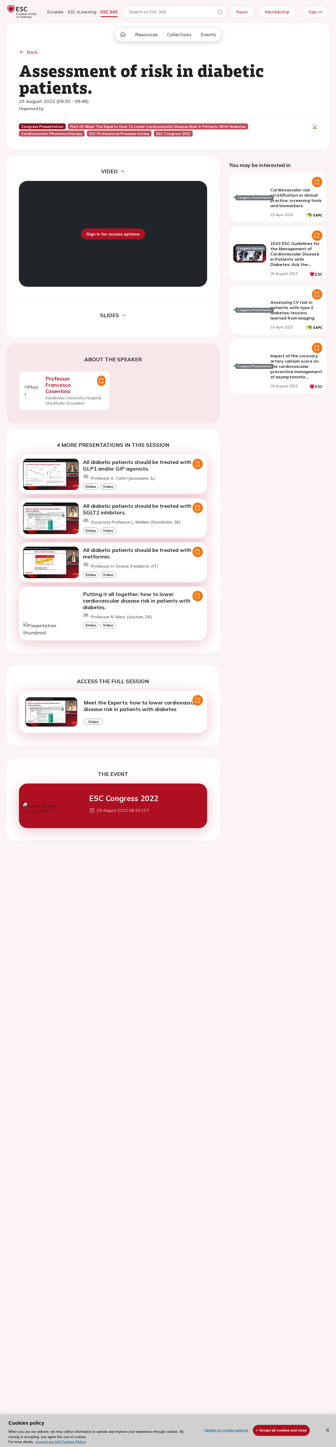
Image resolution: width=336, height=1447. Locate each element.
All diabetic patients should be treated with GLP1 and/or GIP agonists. (137, 465)
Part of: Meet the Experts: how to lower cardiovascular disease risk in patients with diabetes (158, 126)
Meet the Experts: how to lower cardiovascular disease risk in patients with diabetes (142, 705)
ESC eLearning (82, 11)
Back (32, 52)
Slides (90, 486)
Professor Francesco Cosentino (58, 384)
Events (208, 35)
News (242, 11)
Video (108, 486)
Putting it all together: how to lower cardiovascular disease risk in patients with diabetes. (137, 600)
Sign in (315, 11)
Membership (277, 11)
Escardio (55, 11)
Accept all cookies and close (283, 1430)
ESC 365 (109, 11)
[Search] (220, 13)
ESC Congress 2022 (123, 798)
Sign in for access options (113, 234)
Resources (146, 35)
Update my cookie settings (226, 1430)
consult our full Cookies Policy (60, 1442)
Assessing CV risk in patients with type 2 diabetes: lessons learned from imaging (292, 310)
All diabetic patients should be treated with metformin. (137, 553)
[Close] (327, 1430)
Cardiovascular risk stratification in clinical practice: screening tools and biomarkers (296, 197)
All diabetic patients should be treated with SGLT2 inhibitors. (137, 509)
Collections (179, 35)
